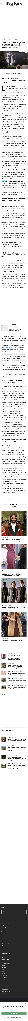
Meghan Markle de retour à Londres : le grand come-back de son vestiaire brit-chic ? (13, 642)
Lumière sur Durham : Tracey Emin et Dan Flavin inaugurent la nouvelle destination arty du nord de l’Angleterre (17, 758)
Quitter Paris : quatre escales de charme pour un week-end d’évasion (16, 749)
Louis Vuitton (4, 977)
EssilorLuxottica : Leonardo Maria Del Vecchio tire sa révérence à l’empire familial (13, 540)
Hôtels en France (5, 941)
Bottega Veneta (5, 959)
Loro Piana (4, 975)
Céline (3, 965)
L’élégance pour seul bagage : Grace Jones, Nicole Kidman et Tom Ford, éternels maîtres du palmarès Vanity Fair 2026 (13, 574)
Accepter (14, 1013)
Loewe (3, 973)
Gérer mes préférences (14, 1017)
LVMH (4, 181)
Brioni (2, 961)
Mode (10, 39)
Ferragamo (4, 967)
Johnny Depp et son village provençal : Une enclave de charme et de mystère (14, 667)
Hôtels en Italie (5, 943)
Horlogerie (9, 653)
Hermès (3, 971)
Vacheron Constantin (6, 931)
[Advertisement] (14, 24)
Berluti (3, 957)
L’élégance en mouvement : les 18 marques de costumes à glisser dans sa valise (13, 608)
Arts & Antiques (10, 754)
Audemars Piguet (5, 923)
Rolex (2, 929)
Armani (9, 499)
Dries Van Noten (5, 991)
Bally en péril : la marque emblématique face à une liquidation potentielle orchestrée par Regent (14, 657)
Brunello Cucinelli (5, 963)
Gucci (2, 969)
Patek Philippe (5, 927)
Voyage (9, 663)
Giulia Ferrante (4, 39)
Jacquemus (4, 993)
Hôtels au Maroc (5, 945)
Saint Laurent (4, 979)
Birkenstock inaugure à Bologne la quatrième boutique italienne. (15, 329)
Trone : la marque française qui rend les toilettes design (16, 674)
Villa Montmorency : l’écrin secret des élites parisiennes (16, 681)
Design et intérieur (11, 671)
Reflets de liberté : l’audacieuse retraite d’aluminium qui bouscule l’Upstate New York (16, 767)
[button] (26, 1003)
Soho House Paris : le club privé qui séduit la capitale (16, 688)
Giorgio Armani (9, 347)
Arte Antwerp (4, 989)
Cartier (3, 925)
